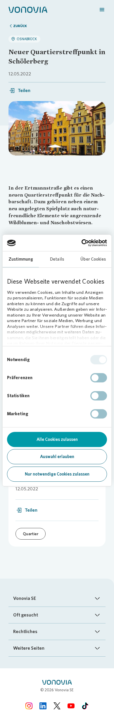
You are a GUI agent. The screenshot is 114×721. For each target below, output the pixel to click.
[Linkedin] (42, 705)
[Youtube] (71, 705)
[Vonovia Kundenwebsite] (27, 9)
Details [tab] (57, 259)
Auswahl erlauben (57, 456)
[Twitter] (57, 705)
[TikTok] (85, 705)
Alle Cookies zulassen (57, 439)
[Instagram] (28, 705)
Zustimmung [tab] (20, 259)
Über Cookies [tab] (93, 259)
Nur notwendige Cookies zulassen (57, 474)
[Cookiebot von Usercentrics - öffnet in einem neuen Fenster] (81, 243)
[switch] (98, 377)
